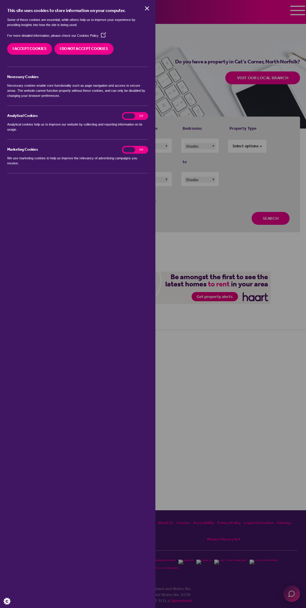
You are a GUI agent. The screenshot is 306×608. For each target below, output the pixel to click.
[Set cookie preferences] (12, 596)
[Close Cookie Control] (147, 8)
